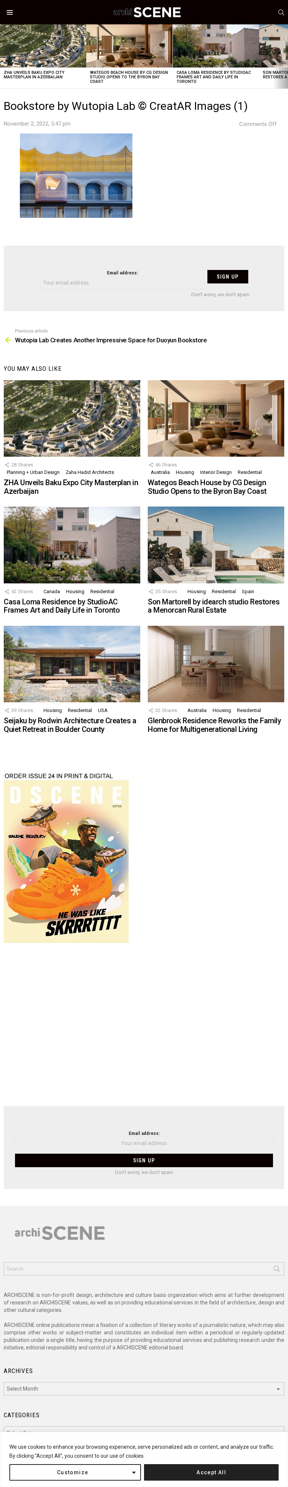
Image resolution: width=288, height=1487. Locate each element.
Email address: (122, 273)
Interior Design (216, 472)
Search (276, 1270)
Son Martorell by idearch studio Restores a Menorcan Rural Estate (213, 606)
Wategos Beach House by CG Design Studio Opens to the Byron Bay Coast (129, 77)
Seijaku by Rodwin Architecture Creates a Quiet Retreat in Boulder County (70, 725)
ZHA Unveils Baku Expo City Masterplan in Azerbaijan (34, 74)
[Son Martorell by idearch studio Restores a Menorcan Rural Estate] (216, 545)
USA (103, 710)
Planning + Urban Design (33, 472)
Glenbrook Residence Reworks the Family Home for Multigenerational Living (214, 725)
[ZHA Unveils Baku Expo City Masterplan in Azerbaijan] (43, 45)
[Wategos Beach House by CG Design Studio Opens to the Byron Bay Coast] (129, 45)
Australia (160, 472)
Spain (248, 591)
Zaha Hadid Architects (90, 472)
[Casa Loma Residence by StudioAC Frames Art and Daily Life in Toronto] (216, 45)
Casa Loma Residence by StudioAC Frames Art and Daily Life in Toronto (214, 77)
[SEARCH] (281, 12)
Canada (52, 591)
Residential (250, 472)
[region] (144, 1459)
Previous (4, 56)
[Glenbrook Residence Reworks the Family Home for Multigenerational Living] (216, 664)
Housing (185, 472)
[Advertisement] (144, 1029)
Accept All (211, 1472)
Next (284, 56)
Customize (72, 1472)
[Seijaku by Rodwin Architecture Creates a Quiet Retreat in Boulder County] (72, 664)
